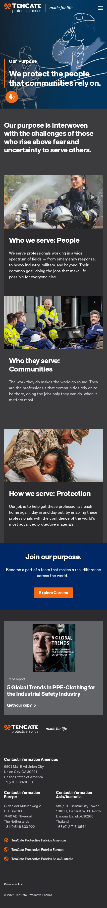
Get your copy (19, 705)
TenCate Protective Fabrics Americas (38, 840)
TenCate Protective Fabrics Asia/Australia (42, 859)
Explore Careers (53, 592)
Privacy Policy (13, 884)
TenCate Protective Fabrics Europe (37, 849)
